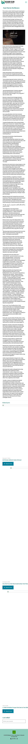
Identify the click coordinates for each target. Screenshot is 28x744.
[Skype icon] (10, 738)
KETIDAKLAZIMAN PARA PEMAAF (12, 460)
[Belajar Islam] (8, 2)
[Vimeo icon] (14, 738)
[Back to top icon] (14, 732)
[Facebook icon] (12, 738)
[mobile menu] (26, 2)
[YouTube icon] (15, 738)
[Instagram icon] (17, 738)
